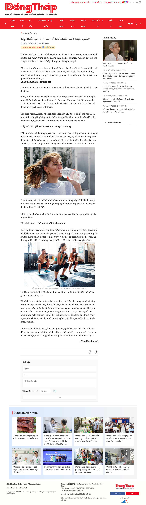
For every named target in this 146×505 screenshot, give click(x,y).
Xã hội (30, 24)
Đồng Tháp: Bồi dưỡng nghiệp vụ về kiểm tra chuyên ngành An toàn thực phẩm (119, 438)
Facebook (117, 494)
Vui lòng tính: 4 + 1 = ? (30, 391)
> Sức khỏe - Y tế (30, 33)
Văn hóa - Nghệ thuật (45, 24)
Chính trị (12, 24)
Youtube (132, 494)
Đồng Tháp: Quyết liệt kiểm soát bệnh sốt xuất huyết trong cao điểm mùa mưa (87, 438)
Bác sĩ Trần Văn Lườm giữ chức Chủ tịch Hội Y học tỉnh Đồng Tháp (119, 110)
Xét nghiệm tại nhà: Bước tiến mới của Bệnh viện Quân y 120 (118, 100)
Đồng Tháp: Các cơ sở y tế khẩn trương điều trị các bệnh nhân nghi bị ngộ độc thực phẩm (119, 76)
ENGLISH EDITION (112, 2)
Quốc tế (110, 24)
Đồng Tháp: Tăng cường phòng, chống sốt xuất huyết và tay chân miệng (87, 469)
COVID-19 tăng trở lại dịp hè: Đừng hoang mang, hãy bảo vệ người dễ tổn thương (118, 89)
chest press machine (114, 122)
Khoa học (121, 24)
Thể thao (61, 24)
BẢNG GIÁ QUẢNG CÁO (80, 2)
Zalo (140, 2)
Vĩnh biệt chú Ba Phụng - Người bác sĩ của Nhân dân (118, 64)
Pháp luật (83, 24)
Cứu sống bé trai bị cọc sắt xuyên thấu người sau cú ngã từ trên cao (25, 469)
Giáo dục (72, 24)
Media (130, 24)
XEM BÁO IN (97, 2)
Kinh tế (22, 24)
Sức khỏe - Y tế (97, 24)
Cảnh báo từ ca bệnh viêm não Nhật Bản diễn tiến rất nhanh (117, 469)
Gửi (59, 397)
